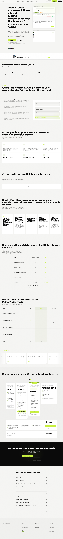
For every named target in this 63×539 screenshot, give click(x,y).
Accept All (52, 26)
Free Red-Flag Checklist (25, 528)
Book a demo (37, 456)
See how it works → (20, 40)
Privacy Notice (24, 43)
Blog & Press (37, 527)
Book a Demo (54, 1)
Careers (36, 528)
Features (22, 1)
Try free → (23, 531)
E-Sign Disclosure (51, 531)
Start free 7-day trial (22, 411)
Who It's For (32, 1)
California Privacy (51, 527)
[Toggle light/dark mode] (46, 1)
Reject (49, 26)
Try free (60, 1)
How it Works (27, 1)
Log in (49, 1)
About (36, 522)
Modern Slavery (51, 530)
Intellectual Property (52, 528)
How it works (37, 523)
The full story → (48, 57)
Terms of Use (19, 43)
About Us (18, 1)
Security (50, 532)
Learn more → (17, 230)
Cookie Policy (51, 526)
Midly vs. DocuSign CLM (25, 527)
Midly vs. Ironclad (24, 526)
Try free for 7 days (27, 456)
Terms (9, 407)
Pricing (36, 1)
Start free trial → (11, 40)
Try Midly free (10, 404)
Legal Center (51, 522)
